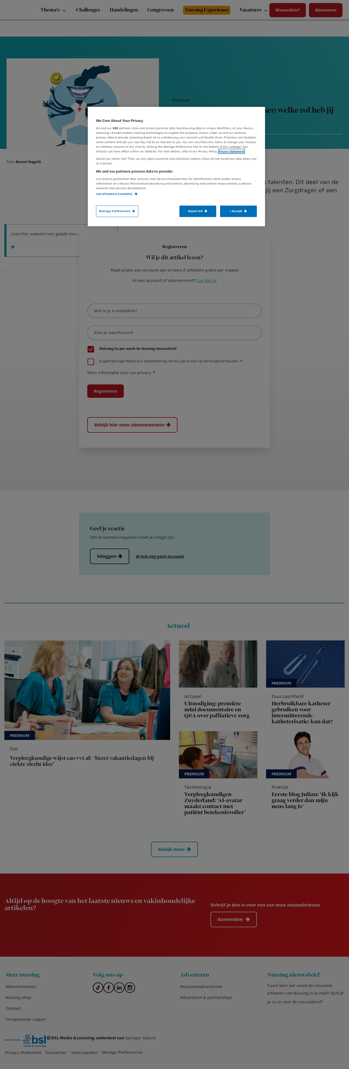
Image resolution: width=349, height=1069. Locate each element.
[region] (176, 166)
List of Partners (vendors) (114, 194)
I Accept (236, 211)
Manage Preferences (114, 211)
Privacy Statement (231, 151)
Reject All (195, 211)
